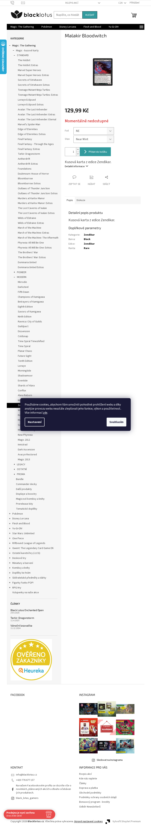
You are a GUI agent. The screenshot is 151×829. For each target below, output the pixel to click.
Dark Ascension (26, 449)
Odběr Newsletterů (90, 807)
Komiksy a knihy (21, 568)
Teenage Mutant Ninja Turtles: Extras (38, 95)
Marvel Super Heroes (29, 70)
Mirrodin (22, 282)
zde (45, 413)
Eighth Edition (25, 307)
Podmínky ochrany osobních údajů (98, 797)
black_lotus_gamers (27, 798)
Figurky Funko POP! (23, 583)
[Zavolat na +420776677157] (15, 2)
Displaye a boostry (26, 494)
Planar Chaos (25, 351)
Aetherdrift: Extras (28, 164)
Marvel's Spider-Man (29, 124)
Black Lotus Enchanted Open (27, 610)
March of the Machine (29, 228)
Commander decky (26, 484)
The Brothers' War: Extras (32, 257)
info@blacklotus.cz (26, 775)
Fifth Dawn (23, 292)
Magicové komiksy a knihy (30, 499)
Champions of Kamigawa (31, 297)
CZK (120, 3)
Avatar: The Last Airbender (32, 109)
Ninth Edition (24, 317)
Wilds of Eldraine (27, 218)
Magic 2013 (24, 459)
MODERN (21, 277)
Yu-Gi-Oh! (17, 528)
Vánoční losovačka (21, 625)
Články (82, 783)
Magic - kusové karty (27, 50)
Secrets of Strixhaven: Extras (34, 85)
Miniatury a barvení (22, 563)
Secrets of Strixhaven (30, 80)
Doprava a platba (88, 788)
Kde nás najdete (88, 778)
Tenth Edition (25, 361)
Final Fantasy (25, 139)
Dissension (24, 331)
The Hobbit (24, 60)
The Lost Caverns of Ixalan (32, 208)
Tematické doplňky (26, 509)
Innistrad (22, 444)
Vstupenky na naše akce (25, 592)
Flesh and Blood (21, 523)
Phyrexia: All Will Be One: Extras (35, 248)
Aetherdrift (24, 159)
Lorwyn (22, 366)
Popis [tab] (70, 200)
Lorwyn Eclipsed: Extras (31, 104)
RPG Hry (16, 588)
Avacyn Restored (27, 454)
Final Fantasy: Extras (29, 149)
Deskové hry (19, 558)
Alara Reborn (25, 395)
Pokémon (17, 514)
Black (87, 239)
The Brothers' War (28, 252)
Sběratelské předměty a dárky (29, 578)
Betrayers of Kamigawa (31, 302)
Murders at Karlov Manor (31, 198)
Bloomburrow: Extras (29, 183)
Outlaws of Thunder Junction (34, 188)
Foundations (24, 169)
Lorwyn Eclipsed (27, 100)
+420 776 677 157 (25, 780)
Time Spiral (24, 346)
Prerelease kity (24, 504)
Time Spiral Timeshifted (31, 341)
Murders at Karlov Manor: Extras (35, 203)
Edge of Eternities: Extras (32, 134)
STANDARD (23, 55)
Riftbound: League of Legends (28, 543)
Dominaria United (27, 262)
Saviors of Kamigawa (29, 312)
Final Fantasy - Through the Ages (36, 144)
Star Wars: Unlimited (23, 533)
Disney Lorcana (20, 518)
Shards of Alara (26, 385)
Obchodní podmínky (90, 793)
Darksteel (23, 287)
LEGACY (21, 464)
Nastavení (34, 422)
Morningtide (24, 371)
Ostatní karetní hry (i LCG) (26, 553)
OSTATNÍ (22, 469)
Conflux (22, 390)
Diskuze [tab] (81, 200)
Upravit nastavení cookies (88, 821)
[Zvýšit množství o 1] (78, 149)
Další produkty (24, 489)
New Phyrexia (25, 435)
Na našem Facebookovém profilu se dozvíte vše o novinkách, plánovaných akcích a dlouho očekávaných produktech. (43, 789)
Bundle (20, 479)
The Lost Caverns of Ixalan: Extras (36, 213)
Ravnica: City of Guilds (30, 321)
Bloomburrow (25, 178)
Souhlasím (116, 422)
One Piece (18, 538)
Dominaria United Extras (31, 267)
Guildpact (23, 326)
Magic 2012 (24, 440)
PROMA (21, 474)
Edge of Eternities (28, 129)
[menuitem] (22, 27)
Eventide (23, 381)
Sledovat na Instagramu (110, 760)
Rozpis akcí (71, 3)
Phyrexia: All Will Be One (31, 243)
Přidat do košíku (98, 151)
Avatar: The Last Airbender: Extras (36, 114)
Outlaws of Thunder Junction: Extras (38, 193)
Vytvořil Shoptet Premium (127, 821)
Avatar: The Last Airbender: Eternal (37, 119)
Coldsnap (23, 336)
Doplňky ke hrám (21, 573)
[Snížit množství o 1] (78, 154)
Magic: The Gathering (24, 45)
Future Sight (24, 356)
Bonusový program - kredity (94, 802)
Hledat (89, 14)
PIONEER (21, 272)
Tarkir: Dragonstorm (29, 154)
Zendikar (89, 235)
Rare (86, 248)
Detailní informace (75, 166)
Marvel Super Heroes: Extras (33, 75)
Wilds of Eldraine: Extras (31, 223)
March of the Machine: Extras (33, 233)
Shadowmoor (25, 376)
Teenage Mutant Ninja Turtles (34, 90)
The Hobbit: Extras (28, 65)
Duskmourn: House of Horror (33, 174)
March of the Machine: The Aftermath (38, 238)
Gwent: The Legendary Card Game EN (32, 548)
